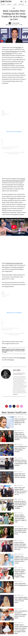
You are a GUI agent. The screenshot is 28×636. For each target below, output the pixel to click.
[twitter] (14, 406)
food (15, 4)
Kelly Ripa (18, 47)
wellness (21, 4)
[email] (21, 406)
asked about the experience (14, 263)
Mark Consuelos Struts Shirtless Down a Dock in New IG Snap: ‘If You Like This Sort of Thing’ (13, 351)
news (14, 8)
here (12, 360)
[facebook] (10, 406)
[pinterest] (1, 41)
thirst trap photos (12, 51)
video (11, 198)
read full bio (15, 394)
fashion (3, 4)
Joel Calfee (16, 23)
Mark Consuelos (7, 53)
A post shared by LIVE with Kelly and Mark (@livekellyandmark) (14, 153)
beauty (9, 4)
